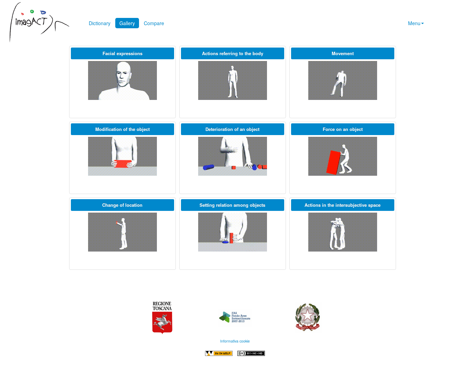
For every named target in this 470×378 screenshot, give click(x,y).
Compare (154, 23)
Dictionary (99, 23)
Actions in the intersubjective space (343, 205)
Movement (343, 53)
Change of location (122, 205)
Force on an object (343, 129)
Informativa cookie (235, 341)
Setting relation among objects (232, 205)
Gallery (127, 23)
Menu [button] (414, 23)
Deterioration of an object (232, 129)
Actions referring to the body (232, 53)
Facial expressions (122, 53)
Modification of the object (122, 129)
